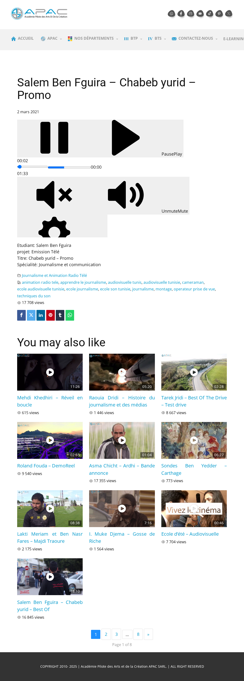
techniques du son (34, 296)
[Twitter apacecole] (229, 14)
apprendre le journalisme (83, 282)
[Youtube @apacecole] (200, 14)
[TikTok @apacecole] (210, 14)
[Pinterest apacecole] (219, 14)
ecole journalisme (82, 289)
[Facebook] (21, 315)
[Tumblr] (60, 315)
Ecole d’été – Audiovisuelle (190, 533)
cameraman (193, 282)
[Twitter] (31, 315)
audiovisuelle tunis (125, 282)
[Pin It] (50, 315)
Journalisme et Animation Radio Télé (54, 275)
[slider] (32, 167)
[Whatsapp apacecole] (172, 14)
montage (164, 289)
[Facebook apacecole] (181, 14)
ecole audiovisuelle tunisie (40, 289)
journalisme (143, 289)
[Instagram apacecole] (191, 14)
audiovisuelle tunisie (161, 282)
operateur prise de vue (194, 289)
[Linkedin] (40, 315)
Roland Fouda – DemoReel (46, 465)
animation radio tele (40, 282)
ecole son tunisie (115, 289)
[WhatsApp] (70, 315)
